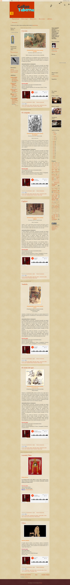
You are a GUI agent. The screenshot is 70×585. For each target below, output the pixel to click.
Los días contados (14, 95)
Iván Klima (53, 193)
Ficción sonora (24, 106)
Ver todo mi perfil (54, 51)
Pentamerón (14, 22)
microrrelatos (32, 571)
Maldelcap (12, 69)
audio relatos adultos (35, 105)
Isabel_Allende (56, 192)
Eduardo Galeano (56, 176)
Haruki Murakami (55, 188)
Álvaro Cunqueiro (54, 218)
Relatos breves (33, 19)
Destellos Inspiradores (14, 72)
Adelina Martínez (55, 162)
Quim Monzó (57, 206)
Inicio (36, 574)
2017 (54, 144)
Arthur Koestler (54, 170)
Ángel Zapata (53, 220)
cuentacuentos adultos (43, 105)
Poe (52, 206)
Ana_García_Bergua (54, 167)
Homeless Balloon (29, 489)
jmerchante (23, 100)
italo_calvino (55, 214)
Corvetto (24, 31)
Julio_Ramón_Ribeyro (55, 199)
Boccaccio (53, 174)
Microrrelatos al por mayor (14, 90)
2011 (54, 153)
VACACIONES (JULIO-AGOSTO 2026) (14, 86)
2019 (54, 141)
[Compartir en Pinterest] (26, 103)
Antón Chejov (54, 169)
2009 (54, 156)
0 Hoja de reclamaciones (40, 358)
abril (54, 136)
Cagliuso (24, 201)
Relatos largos (24, 19)
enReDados (49, 19)
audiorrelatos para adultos (34, 515)
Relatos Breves (37, 516)
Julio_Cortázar (54, 197)
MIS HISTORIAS (14, 77)
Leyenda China (26, 455)
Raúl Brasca (55, 207)
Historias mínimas (27, 571)
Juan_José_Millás (54, 196)
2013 (54, 150)
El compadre (26, 112)
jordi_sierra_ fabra (55, 215)
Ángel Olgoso (27, 570)
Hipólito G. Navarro (55, 189)
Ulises (24, 523)
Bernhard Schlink (54, 173)
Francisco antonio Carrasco (55, 186)
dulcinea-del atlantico (14, 84)
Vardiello (25, 284)
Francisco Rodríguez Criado (55, 184)
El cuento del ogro (28, 367)
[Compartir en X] (24, 103)
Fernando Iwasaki (57, 180)
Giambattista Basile (30, 106)
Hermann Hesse (31, 516)
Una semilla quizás (15, 91)
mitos (36, 571)
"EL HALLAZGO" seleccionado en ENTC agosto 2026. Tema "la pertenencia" (15, 79)
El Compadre (26, 187)
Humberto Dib (55, 190)
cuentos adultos (41, 515)
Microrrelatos (42, 19)
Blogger (41, 582)
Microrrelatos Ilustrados (14, 70)
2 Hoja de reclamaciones (40, 102)
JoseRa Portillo (55, 194)
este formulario (35, 25)
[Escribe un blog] (23, 103)
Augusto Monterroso (55, 171)
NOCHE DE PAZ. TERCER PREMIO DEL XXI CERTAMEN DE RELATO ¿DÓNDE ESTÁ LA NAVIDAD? (15, 101)
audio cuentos (27, 515)
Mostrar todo (16, 105)
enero (55, 139)
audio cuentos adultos (28, 105)
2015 (54, 147)
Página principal (15, 19)
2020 (54, 132)
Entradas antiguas (45, 574)
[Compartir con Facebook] (25, 103)
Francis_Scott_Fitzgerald (56, 181)
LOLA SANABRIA (15, 98)
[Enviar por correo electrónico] (22, 103)
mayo (55, 133)
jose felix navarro (55, 216)
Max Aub (53, 202)
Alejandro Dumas (54, 165)
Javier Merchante (29, 102)
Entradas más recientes (26, 574)
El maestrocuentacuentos (14, 52)
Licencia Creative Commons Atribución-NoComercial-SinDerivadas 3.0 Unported (55, 228)
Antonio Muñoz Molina (55, 168)
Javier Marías (57, 193)
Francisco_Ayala (55, 187)
